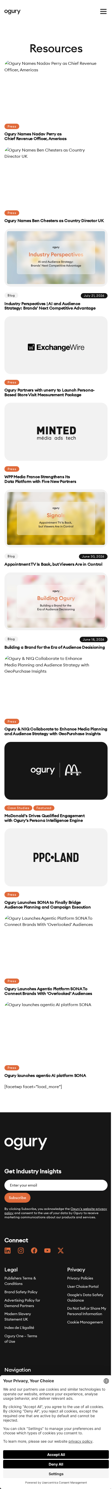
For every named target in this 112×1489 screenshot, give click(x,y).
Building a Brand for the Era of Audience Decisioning (54, 647)
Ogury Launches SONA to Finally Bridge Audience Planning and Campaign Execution (47, 905)
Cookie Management (85, 1322)
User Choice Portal (82, 1286)
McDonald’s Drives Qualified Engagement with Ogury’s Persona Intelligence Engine (44, 818)
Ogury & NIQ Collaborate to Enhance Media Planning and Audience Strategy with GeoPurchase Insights (55, 731)
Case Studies (18, 808)
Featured (43, 808)
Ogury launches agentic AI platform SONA (45, 1075)
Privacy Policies (80, 1278)
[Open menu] (103, 11)
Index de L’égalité (19, 1327)
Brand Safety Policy (21, 1291)
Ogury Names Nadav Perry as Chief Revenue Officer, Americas (35, 136)
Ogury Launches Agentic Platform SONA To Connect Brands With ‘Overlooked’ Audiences (48, 991)
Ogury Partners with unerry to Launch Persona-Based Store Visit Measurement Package (49, 392)
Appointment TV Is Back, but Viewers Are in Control (53, 564)
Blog (11, 295)
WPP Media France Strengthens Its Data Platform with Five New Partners (40, 479)
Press (12, 126)
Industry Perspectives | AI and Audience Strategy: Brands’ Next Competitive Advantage (49, 306)
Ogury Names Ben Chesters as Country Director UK (54, 220)
